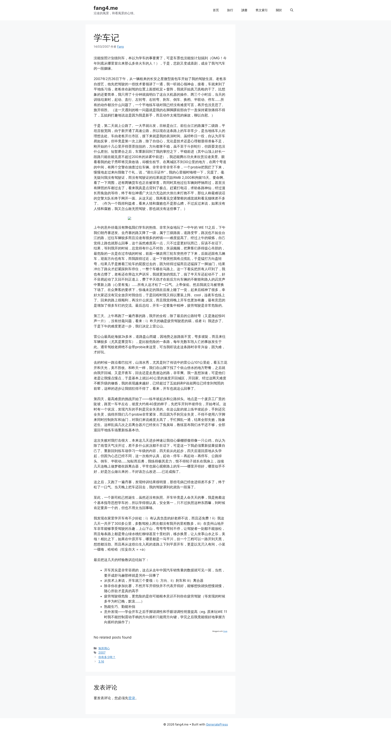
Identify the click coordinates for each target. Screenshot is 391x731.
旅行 (230, 10)
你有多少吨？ (106, 657)
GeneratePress (217, 724)
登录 (131, 698)
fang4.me (106, 8)
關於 (279, 10)
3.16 (101, 661)
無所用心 (104, 648)
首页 (216, 10)
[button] (291, 10)
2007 (101, 652)
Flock (225, 631)
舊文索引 (262, 10)
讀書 (244, 10)
